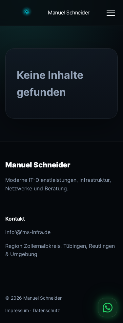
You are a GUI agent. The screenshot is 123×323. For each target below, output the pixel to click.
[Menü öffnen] (111, 12)
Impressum (17, 310)
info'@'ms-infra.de (28, 232)
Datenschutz (46, 310)
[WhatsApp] (107, 307)
